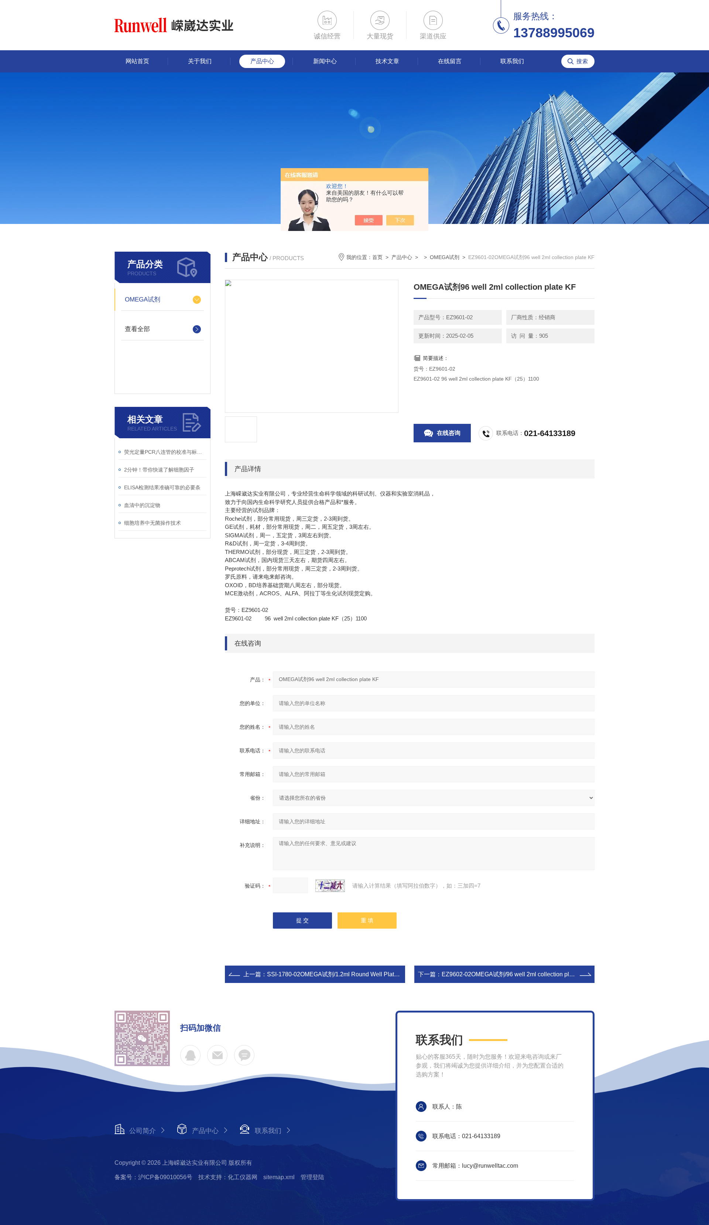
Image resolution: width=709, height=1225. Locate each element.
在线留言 (450, 61)
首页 (377, 257)
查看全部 (137, 329)
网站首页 (137, 61)
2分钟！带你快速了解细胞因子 (159, 470)
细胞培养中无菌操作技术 (152, 523)
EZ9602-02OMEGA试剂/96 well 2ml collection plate (509, 974)
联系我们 (512, 61)
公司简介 (142, 1130)
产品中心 (262, 61)
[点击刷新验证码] (330, 885)
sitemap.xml (279, 1177)
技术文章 (387, 61)
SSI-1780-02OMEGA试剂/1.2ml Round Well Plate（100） (343, 974)
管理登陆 (312, 1177)
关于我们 (200, 61)
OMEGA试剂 (142, 299)
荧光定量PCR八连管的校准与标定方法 (165, 452)
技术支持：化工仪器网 (227, 1177)
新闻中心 (325, 61)
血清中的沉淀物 (142, 505)
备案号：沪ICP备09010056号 (153, 1177)
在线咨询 (448, 433)
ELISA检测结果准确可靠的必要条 (162, 487)
